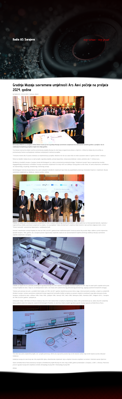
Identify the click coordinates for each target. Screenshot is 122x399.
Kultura (32, 94)
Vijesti (36, 94)
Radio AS (17, 94)
